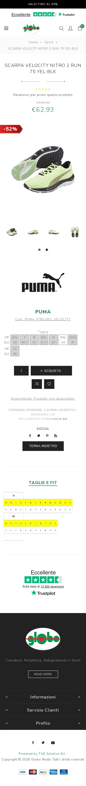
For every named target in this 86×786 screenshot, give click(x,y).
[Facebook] (33, 742)
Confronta (37, 384)
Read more (43, 674)
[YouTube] (53, 742)
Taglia (43, 332)
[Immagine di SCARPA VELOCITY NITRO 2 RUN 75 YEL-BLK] (11, 232)
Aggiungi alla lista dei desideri (49, 384)
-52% (10, 129)
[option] (11, 232)
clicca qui (59, 418)
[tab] (43, 482)
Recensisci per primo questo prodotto (43, 95)
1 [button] (39, 249)
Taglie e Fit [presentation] (43, 482)
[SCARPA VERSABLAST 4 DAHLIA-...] (56, 81)
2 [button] (46, 249)
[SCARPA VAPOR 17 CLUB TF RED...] (30, 81)
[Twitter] (43, 742)
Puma (43, 312)
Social (43, 429)
